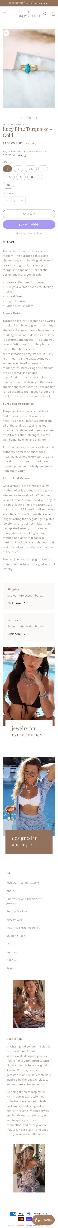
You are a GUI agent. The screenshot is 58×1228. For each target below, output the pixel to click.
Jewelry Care (14, 919)
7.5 (9, 177)
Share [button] (11, 241)
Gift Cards (13, 960)
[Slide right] (36, 118)
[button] (4, 14)
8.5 (33, 177)
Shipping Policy (16, 936)
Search (10, 968)
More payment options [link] (29, 233)
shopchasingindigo (24, 1226)
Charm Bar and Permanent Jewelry (24, 901)
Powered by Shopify (41, 1226)
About (10, 891)
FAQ (9, 944)
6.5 (31, 168)
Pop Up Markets (17, 911)
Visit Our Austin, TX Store (23, 882)
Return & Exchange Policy (23, 927)
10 (8, 185)
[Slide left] (21, 118)
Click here (14, 603)
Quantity (8, 193)
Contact (11, 952)
